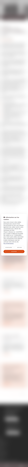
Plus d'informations (9, 243)
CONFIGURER (8, 247)
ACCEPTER (14, 251)
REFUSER (19, 247)
